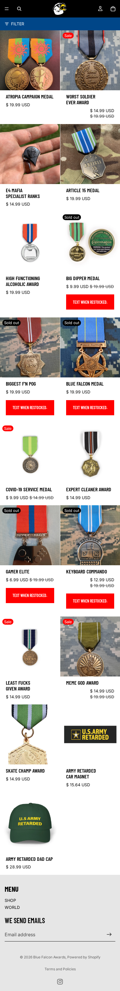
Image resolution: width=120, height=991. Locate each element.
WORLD (12, 907)
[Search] (19, 8)
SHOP (10, 900)
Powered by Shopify (83, 957)
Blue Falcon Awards (49, 957)
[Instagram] (60, 981)
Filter (17, 23)
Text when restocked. (90, 302)
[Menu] (6, 8)
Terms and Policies (60, 969)
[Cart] (113, 8)
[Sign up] (109, 934)
